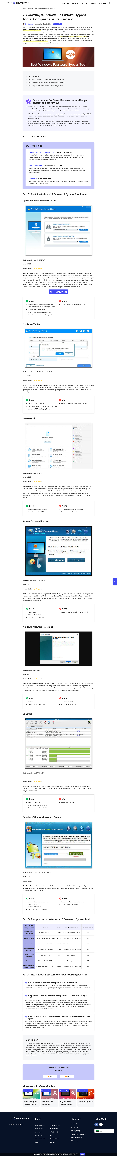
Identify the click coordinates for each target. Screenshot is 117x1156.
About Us (74, 1124)
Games (52, 1142)
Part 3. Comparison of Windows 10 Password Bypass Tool (46, 83)
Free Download (16, 1124)
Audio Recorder (40, 1139)
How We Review (76, 1137)
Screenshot (38, 1132)
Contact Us (74, 1127)
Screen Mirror (54, 1139)
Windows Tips (57, 24)
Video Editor (54, 1129)
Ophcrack (33, 178)
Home (24, 8)
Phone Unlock (39, 1135)
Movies (37, 1142)
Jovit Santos (29, 24)
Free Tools (102, 3)
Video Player (39, 1129)
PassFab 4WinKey (36, 165)
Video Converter (40, 1125)
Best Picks (65, 3)
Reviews (75, 3)
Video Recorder (55, 1125)
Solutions (93, 3)
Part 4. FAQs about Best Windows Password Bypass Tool (46, 86)
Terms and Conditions (78, 1134)
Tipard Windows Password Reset (42, 152)
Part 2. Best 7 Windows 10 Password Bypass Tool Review (46, 80)
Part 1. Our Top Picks (34, 76)
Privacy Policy (75, 1131)
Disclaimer (74, 1141)
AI (51, 1135)
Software (84, 3)
